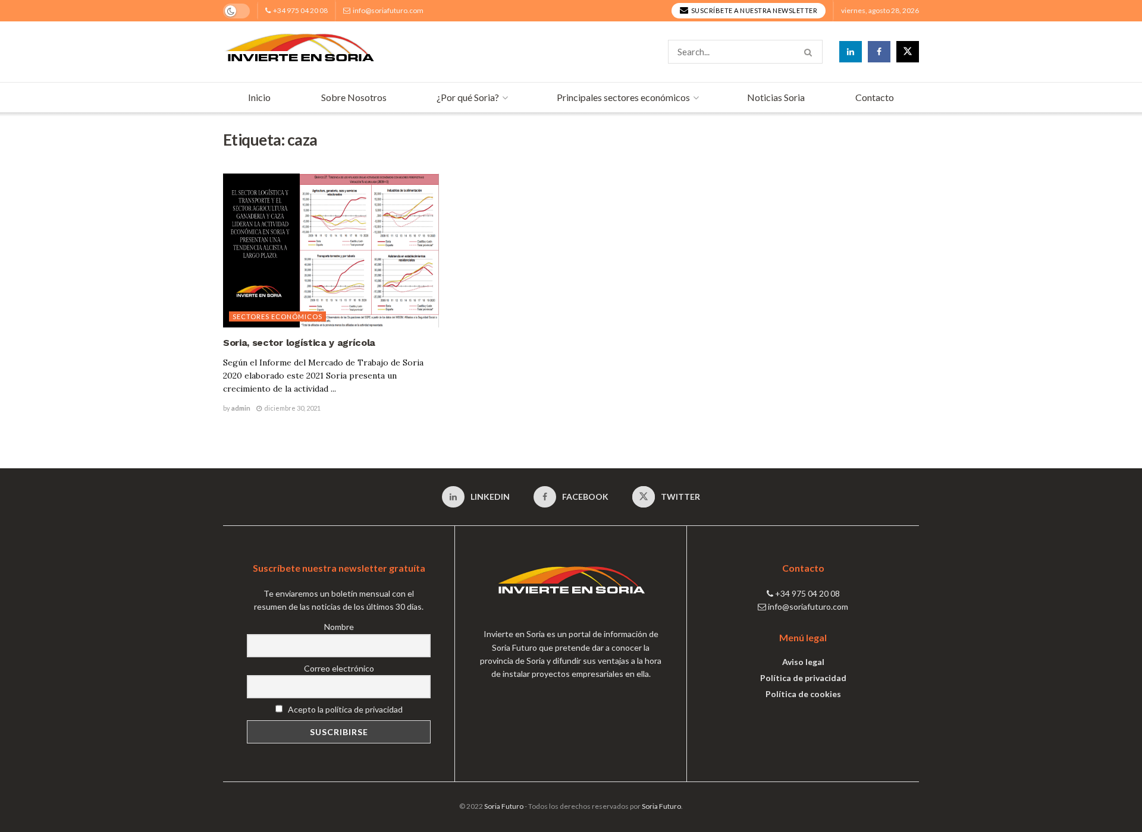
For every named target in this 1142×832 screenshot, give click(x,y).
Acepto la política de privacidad (344, 709)
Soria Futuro (503, 806)
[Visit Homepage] (299, 51)
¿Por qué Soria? (468, 97)
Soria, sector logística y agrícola (299, 342)
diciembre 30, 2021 (292, 408)
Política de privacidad (803, 678)
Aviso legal (803, 662)
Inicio (259, 97)
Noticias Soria (776, 97)
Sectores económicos (277, 316)
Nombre (339, 627)
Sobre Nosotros (354, 97)
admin (240, 408)
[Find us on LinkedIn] (850, 51)
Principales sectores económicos (623, 97)
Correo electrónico (339, 668)
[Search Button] (810, 52)
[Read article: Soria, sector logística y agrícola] (331, 251)
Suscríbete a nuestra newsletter (753, 10)
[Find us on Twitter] (907, 51)
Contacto (874, 97)
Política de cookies (803, 694)
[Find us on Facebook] (879, 51)
